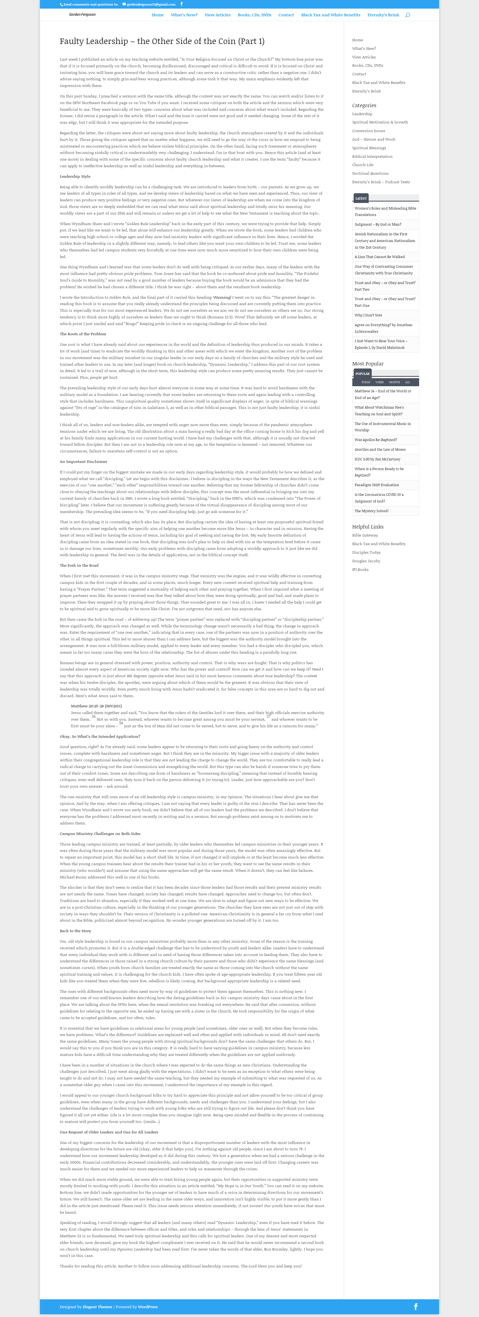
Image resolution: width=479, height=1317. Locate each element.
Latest (361, 198)
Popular (363, 373)
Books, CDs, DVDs (254, 15)
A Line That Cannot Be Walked (380, 256)
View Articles (218, 15)
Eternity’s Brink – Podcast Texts (381, 182)
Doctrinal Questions (370, 173)
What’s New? (184, 15)
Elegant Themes (97, 1307)
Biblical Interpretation (372, 156)
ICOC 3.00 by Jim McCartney (377, 459)
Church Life (362, 164)
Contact (286, 15)
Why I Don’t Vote (368, 315)
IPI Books (360, 569)
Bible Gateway (365, 535)
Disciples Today (366, 552)
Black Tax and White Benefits (330, 15)
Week (380, 382)
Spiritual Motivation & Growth (380, 122)
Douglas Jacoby (366, 561)
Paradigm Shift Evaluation (377, 484)
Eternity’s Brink (383, 15)
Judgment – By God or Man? (378, 224)
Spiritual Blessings (369, 148)
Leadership (362, 114)
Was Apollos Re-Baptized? (376, 439)
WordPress (148, 1307)
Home (158, 15)
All (407, 382)
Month (394, 382)
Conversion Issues (368, 130)
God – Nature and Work (373, 139)
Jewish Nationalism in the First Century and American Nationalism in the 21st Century (385, 240)
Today (365, 382)
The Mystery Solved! (372, 510)
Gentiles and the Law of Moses (380, 449)
